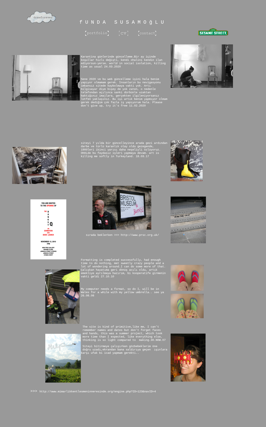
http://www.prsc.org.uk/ (139, 235)
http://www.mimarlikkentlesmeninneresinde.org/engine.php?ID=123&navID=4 (97, 391)
